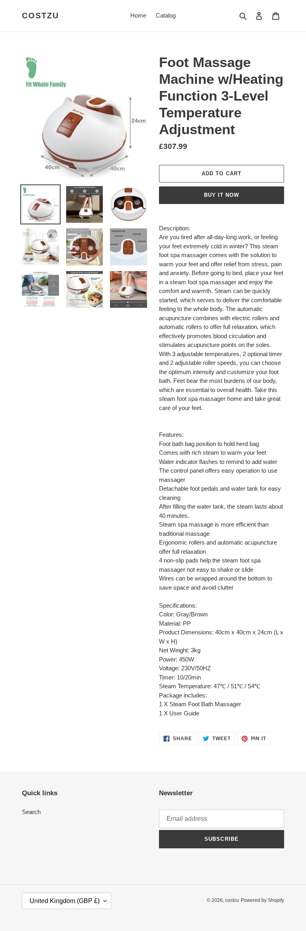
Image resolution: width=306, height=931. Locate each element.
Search (31, 811)
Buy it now (221, 195)
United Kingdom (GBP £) (64, 900)
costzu (40, 15)
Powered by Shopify (262, 900)
